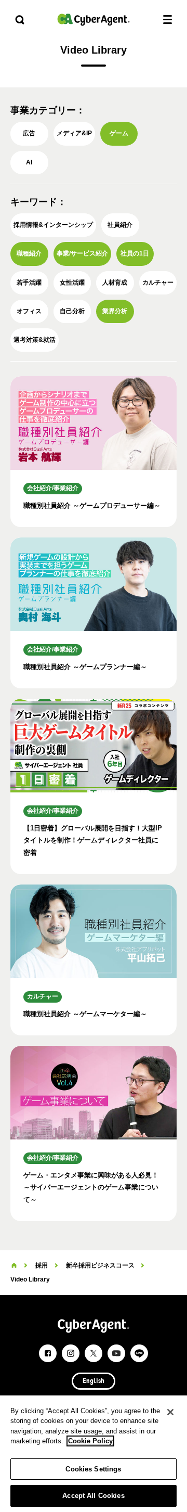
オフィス (29, 311)
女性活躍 (72, 282)
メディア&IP (74, 133)
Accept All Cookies (93, 1496)
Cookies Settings (93, 1469)
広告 (29, 133)
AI (29, 162)
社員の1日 (135, 253)
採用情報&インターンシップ (53, 224)
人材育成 (114, 282)
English (93, 1381)
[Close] (170, 1412)
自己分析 (72, 311)
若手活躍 (29, 282)
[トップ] (14, 1265)
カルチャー (157, 282)
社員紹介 (120, 224)
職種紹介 (29, 253)
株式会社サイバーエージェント (93, 19)
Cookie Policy (90, 1441)
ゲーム (119, 133)
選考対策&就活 (35, 339)
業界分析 (114, 311)
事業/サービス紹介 (82, 253)
